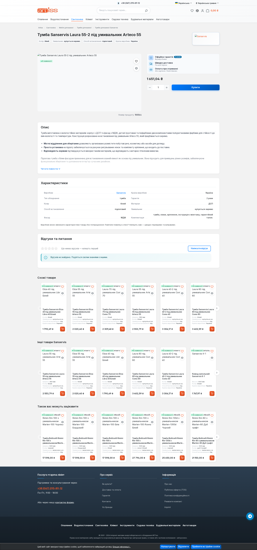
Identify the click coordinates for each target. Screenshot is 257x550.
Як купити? (107, 484)
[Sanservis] (206, 38)
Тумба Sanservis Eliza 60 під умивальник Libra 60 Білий (53, 311)
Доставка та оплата (111, 490)
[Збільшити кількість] (166, 87)
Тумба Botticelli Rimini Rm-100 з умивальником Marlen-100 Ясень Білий (143, 441)
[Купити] (62, 329)
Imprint (168, 507)
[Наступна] (217, 308)
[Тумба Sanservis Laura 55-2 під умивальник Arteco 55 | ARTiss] (89, 82)
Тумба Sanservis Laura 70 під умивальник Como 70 (113, 311)
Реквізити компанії (173, 501)
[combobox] (120, 10)
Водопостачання (83, 525)
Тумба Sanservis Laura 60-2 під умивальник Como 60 (173, 311)
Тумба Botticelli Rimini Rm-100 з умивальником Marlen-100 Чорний (54, 441)
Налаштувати (168, 546)
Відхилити (183, 546)
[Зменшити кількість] (150, 87)
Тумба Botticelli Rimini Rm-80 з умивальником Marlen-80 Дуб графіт (203, 440)
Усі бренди (107, 507)
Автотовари (189, 525)
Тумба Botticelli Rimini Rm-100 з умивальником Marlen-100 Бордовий (83, 441)
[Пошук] (147, 10)
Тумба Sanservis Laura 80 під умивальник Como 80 (203, 311)
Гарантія (106, 495)
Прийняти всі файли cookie (206, 546)
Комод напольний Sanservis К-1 (201, 375)
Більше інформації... (122, 547)
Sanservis (121, 193)
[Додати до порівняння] (136, 68)
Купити (196, 87)
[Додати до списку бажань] (136, 61)
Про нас (168, 484)
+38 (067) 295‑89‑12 (49, 488)
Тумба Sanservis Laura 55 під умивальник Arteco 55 (143, 311)
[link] (192, 10)
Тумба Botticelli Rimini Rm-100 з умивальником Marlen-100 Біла (113, 441)
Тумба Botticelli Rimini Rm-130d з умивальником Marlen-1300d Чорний (173, 441)
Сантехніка (101, 525)
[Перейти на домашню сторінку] (47, 10)
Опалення (66, 525)
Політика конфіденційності (177, 495)
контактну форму (64, 502)
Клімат (114, 525)
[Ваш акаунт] (202, 10)
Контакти (106, 501)
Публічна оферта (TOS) (176, 490)
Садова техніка (145, 525)
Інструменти (127, 525)
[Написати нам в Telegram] (250, 516)
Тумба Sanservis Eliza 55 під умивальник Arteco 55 (82, 311)
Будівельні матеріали (168, 525)
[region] (89, 82)
